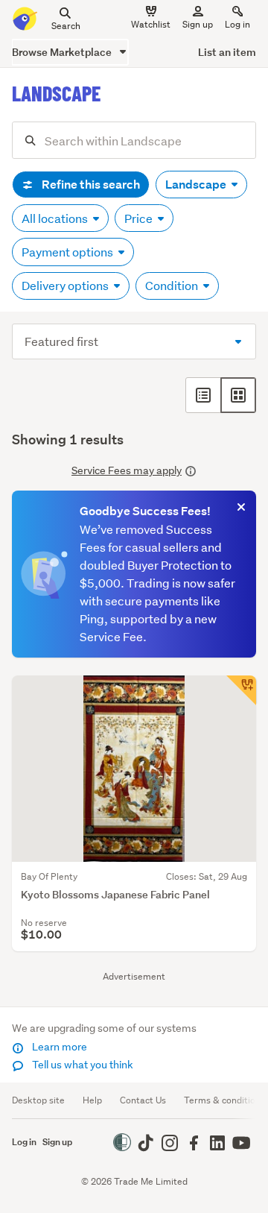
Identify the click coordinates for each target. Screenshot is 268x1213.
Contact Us (143, 1100)
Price (139, 218)
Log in (237, 24)
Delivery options (66, 285)
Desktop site (38, 1100)
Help (92, 1100)
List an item (227, 52)
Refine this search (89, 184)
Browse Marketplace (63, 52)
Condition (172, 285)
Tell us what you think (81, 1064)
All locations (56, 218)
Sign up (197, 24)
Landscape (197, 184)
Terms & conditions (224, 1100)
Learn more (58, 1046)
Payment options (68, 251)
